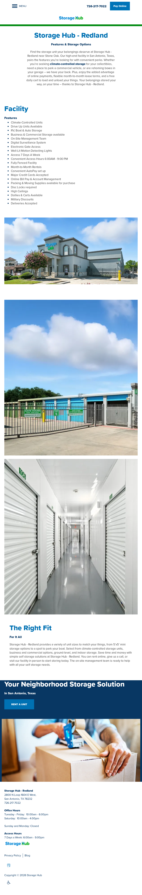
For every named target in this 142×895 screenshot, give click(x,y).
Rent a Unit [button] (19, 704)
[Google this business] (8, 865)
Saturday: (10, 818)
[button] (120, 6)
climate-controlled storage (67, 64)
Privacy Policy (12, 855)
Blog (27, 855)
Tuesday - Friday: (14, 814)
